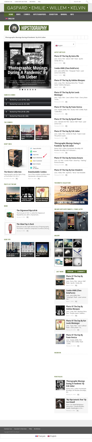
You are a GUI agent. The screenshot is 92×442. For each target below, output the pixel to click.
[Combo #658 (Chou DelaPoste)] (42, 132)
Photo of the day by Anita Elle (13, 199)
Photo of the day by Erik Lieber (67, 131)
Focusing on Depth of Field (27, 255)
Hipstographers (39, 14)
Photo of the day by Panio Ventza (68, 107)
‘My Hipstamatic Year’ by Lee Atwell (76, 400)
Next (49, 62)
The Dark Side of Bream (41, 255)
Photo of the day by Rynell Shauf (67, 119)
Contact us (8, 1)
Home (11, 14)
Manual (64, 14)
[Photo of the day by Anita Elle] (13, 194)
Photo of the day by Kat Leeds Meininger (42, 199)
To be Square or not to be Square (13, 255)
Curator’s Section (21, 1)
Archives (32, 1)
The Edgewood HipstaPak (27, 210)
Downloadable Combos (37, 172)
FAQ (39, 1)
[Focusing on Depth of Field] (27, 249)
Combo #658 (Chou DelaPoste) (41, 137)
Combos (27, 14)
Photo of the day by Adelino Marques (27, 199)
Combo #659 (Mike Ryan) (27, 137)
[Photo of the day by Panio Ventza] (60, 343)
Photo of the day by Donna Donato (68, 158)
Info (72, 14)
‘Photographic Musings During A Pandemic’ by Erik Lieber (25, 36)
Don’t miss (8, 144)
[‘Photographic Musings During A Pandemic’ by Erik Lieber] (60, 390)
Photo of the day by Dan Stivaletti (68, 170)
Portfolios (58, 377)
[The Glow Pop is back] (10, 234)
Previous (6, 62)
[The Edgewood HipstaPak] (10, 220)
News (18, 14)
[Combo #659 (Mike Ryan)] (27, 132)
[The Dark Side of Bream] (42, 249)
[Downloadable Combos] (39, 170)
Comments (81, 271)
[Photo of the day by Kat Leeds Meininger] (42, 194)
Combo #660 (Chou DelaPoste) (12, 137)
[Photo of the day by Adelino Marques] (27, 194)
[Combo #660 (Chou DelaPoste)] (13, 132)
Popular (70, 271)
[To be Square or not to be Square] (13, 249)
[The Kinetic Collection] (15, 170)
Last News (60, 272)
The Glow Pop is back (25, 224)
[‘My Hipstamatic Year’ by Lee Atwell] (60, 408)
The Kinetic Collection (12, 172)
